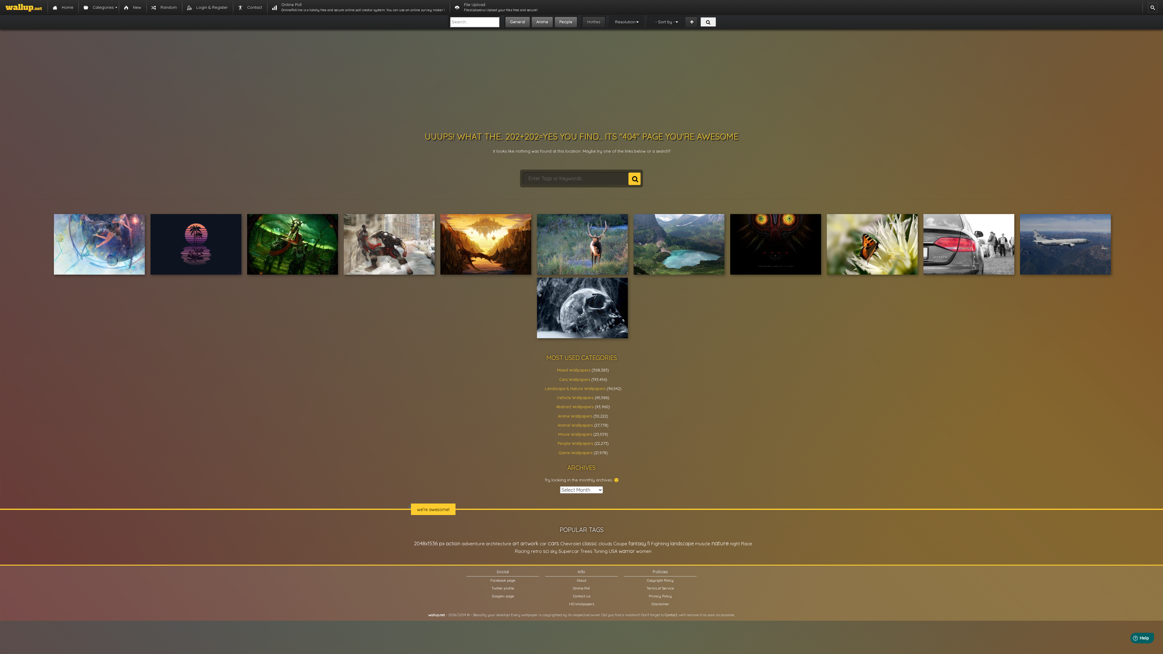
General (517, 21)
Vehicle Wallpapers (575, 397)
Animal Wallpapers (575, 425)
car (543, 544)
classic (589, 543)
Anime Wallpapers (575, 416)
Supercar (568, 551)
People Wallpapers (575, 443)
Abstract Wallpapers (575, 406)
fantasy (637, 543)
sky (553, 551)
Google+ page (503, 596)
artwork (529, 543)
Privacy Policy (660, 596)
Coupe (620, 544)
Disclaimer (660, 604)
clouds (605, 544)
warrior (627, 551)
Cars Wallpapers (574, 379)
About (581, 580)
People (565, 21)
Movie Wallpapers (575, 434)
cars (553, 543)
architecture (498, 544)
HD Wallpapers (581, 604)
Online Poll (581, 588)
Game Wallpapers (575, 452)
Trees (586, 551)
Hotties (593, 21)
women (643, 551)
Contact (671, 615)
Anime (542, 21)
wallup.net (436, 615)
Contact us (581, 596)
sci (546, 551)
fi (648, 543)
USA (613, 551)
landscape (682, 543)
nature (720, 543)
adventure (473, 543)
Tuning (601, 551)
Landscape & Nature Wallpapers (575, 388)
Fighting (660, 543)
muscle (702, 544)
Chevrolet (570, 544)
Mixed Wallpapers (573, 370)
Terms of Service (660, 588)
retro (536, 551)
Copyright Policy (660, 580)
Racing (522, 551)
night (735, 544)
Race (746, 544)
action (453, 543)
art (515, 543)
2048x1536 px (429, 543)
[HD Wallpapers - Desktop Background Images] (24, 7)
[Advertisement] (581, 80)
